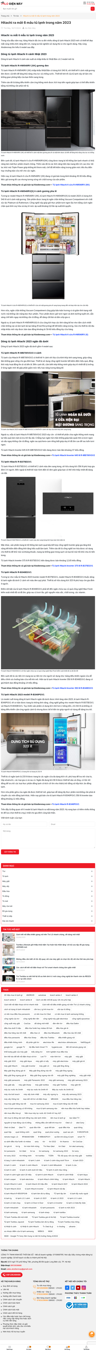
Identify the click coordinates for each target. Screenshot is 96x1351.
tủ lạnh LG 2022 (57, 1198)
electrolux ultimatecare (67, 1042)
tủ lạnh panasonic (47, 1208)
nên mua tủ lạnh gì (57, 1118)
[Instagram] (84, 1288)
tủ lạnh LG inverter (54, 1203)
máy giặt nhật (85, 1075)
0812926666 (16, 1265)
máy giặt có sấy (42, 1061)
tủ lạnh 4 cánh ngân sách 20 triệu (18, 1175)
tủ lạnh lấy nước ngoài (79, 1193)
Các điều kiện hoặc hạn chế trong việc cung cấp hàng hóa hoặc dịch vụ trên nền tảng (17, 1318)
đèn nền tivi (57, 1023)
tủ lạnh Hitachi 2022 (80, 1184)
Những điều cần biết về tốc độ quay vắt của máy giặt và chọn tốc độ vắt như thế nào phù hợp (54, 959)
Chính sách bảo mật (11, 1310)
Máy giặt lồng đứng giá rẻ (14, 1071)
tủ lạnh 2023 (78, 1160)
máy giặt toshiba (42, 1085)
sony (37, 1141)
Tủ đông (5, 896)
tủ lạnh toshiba (60, 1212)
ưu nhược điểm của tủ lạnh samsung (19, 1231)
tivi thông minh (26, 1156)
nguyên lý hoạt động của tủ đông (17, 1123)
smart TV (81, 1137)
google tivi (8, 1047)
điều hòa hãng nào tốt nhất (15, 1033)
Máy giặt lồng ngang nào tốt (41, 1075)
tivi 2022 (52, 1141)
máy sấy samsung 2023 (72, 1094)
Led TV (43, 1056)
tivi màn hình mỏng (31, 1146)
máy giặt (79, 1056)
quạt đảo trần (35, 1127)
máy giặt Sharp (25, 1085)
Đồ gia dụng (7, 911)
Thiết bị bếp (7, 916)
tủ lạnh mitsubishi (29, 1208)
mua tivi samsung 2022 (39, 1104)
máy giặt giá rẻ (78, 1061)
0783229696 (42, 1294)
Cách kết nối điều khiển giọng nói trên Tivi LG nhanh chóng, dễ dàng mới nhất (48, 934)
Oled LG (69, 1123)
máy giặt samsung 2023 (78, 1080)
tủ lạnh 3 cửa (71, 1165)
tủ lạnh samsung (28, 1212)
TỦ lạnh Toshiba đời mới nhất (16, 1217)
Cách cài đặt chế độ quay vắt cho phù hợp (53, 1000)
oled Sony (80, 1123)
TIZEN (51, 1156)
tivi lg (18, 1146)
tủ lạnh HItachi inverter (34, 1189)
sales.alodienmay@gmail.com (19, 1269)
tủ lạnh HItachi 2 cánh (13, 1184)
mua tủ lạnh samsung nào (46, 1108)
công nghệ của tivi (11, 1019)
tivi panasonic (9, 1151)
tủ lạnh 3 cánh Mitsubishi (52, 1165)
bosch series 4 (72, 995)
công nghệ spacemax (81, 1019)
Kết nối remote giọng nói (76, 1047)
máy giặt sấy (9, 1085)
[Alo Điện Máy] (12, 3)
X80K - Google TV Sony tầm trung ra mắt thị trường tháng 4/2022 (31, 1236)
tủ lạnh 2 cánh (34, 1160)
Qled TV (22, 1127)
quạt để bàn (50, 1127)
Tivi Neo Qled (48, 1146)
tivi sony (75, 1151)
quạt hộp (8, 1132)
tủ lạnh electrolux (27, 1179)
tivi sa (32, 1151)
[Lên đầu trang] (92, 1327)
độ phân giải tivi (32, 1042)
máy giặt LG (44, 1066)
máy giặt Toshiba (60, 1085)
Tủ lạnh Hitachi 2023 (12, 1189)
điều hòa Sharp (30, 1037)
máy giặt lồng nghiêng (66, 1075)
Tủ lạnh (5, 876)
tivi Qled (22, 1151)
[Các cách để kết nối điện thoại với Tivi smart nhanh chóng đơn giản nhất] (8, 969)
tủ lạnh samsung (11, 1212)
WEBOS (41, 1231)
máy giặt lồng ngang (64, 1071)
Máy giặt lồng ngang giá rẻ (15, 1075)
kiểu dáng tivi (36, 1052)
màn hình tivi (55, 1056)
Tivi (3, 871)
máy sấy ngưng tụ (50, 1094)
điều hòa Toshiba (47, 1037)
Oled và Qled (9, 1127)
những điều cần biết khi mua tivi (48, 1123)
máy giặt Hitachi (10, 1066)
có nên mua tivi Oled (42, 1014)
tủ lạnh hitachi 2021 (60, 1184)
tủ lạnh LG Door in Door (33, 1203)
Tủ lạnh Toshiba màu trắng (68, 1222)
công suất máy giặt (12, 1023)
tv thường (61, 1226)
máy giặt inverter (28, 1066)
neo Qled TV (74, 1118)
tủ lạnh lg (8, 1198)
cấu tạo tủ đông (63, 1009)
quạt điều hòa (64, 1127)
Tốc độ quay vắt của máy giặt (70, 1156)
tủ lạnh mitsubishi (11, 1208)
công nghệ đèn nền (31, 1019)
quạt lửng (37, 1132)
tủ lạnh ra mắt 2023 (67, 1208)
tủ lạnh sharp (44, 1212)
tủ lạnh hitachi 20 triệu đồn (37, 1184)
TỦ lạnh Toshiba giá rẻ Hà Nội (44, 1217)
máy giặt (68, 1056)
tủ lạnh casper (10, 1179)
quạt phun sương (52, 1132)
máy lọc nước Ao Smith (13, 1089)
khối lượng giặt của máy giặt (15, 1052)
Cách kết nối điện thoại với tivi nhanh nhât (21, 1004)
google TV (21, 1047)
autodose (42, 995)
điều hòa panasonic (12, 1037)
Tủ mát (5, 901)
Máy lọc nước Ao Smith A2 (63, 1089)
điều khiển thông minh (13, 1042)
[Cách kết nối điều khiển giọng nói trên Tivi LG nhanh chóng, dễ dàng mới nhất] (8, 937)
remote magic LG (11, 1137)
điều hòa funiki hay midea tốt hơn (38, 1028)
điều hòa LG (35, 1033)
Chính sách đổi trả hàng (12, 1313)
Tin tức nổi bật (11, 929)
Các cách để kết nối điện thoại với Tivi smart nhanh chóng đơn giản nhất (46, 967)
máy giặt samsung (56, 1080)
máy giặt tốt (76, 1085)
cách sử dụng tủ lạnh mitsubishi (17, 1009)
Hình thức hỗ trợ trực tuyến (14, 1332)
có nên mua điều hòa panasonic (17, 1014)
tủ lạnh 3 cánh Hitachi (29, 1165)
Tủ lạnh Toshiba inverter (70, 1217)
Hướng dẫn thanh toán (12, 1296)
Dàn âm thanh (8, 921)
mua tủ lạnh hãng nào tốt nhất (65, 1104)
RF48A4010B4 (28, 1137)
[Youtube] (78, 1288)
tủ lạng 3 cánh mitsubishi (14, 1160)
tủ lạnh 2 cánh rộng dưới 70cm (56, 1160)
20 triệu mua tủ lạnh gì (13, 995)
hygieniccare (57, 1047)
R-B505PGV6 (82, 1132)
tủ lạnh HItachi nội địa (56, 1189)
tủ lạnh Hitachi (68, 1179)
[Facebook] (67, 1288)
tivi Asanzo (64, 1141)
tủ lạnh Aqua (82, 1175)
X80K (50, 1231)
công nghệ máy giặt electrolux (55, 1019)
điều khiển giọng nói (66, 1037)
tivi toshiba (40, 1156)
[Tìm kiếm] (93, 9)
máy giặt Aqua (26, 1061)
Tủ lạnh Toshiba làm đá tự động (41, 1222)
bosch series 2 (56, 995)
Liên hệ (6, 1289)
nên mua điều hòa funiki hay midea (75, 1108)
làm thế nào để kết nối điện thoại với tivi (20, 1056)
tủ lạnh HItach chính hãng (48, 1179)
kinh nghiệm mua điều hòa (57, 1052)
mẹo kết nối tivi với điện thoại (35, 1099)
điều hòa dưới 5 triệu (12, 1028)
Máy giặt (6, 881)
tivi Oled (61, 1146)
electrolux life (48, 1042)
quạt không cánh (22, 1132)
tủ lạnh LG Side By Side (76, 1203)
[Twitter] (72, 1288)
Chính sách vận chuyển (12, 1299)
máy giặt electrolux (60, 1061)
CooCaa (27, 1023)
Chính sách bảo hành (11, 1303)
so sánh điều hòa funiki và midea (17, 1141)
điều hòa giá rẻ (62, 1028)
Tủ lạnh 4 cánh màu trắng (56, 1170)
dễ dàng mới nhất (41, 1023)
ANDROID (30, 995)
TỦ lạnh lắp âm (60, 1193)
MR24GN (54, 1099)
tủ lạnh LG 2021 (40, 1198)
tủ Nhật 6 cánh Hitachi (29, 1226)
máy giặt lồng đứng (61, 1066)
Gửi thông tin (10, 852)
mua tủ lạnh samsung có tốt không (18, 1108)
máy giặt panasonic (12, 1080)
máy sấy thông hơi (11, 1099)
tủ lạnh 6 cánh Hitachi (44, 1175)
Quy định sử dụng (10, 1286)
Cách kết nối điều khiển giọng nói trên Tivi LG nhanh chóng (66, 1004)
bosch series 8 (26, 1000)
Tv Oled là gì (48, 1226)
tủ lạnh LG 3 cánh (75, 1198)
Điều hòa (6, 891)
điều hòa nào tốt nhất (72, 1033)
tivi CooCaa (77, 1141)
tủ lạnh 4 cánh (10, 1170)
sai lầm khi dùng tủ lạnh (64, 1137)
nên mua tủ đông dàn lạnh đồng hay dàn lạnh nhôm (25, 1118)
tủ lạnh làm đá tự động (40, 1193)
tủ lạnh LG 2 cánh (23, 1198)
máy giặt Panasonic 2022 (34, 1080)
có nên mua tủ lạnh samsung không (69, 1014)
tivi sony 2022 (10, 1156)
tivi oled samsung (76, 1146)
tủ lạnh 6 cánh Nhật (65, 1175)
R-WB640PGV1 (44, 1137)
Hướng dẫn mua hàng (12, 1293)
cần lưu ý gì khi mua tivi (43, 1009)
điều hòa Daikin (72, 1023)
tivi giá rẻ (8, 1146)
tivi (44, 1141)
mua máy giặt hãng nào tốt (15, 1104)
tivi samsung (44, 1151)
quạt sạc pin (68, 1132)
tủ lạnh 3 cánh (10, 1165)
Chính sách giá (9, 1306)
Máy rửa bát (7, 906)
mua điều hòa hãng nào (71, 1099)
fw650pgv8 (85, 1042)
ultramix (72, 1226)
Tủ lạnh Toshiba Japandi (14, 1222)
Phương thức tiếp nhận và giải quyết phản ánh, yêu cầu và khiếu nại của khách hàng (17, 1326)
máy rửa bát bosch (12, 1094)
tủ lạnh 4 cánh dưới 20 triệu (31, 1170)
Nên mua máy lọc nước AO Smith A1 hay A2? (43, 1113)
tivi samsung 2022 (60, 1151)
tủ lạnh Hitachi (84, 1179)
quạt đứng (78, 1127)
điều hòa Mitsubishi (52, 1033)
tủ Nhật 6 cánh (10, 1226)
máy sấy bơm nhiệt (31, 1094)
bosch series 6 (10, 1000)
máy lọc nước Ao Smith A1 (37, 1089)
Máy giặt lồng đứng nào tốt (40, 1071)
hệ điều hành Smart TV (38, 1047)
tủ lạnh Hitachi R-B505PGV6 (15, 1193)
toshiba (89, 1156)
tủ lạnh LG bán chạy (12, 1203)
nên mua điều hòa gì (12, 1113)
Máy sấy (5, 886)
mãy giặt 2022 (10, 1061)
